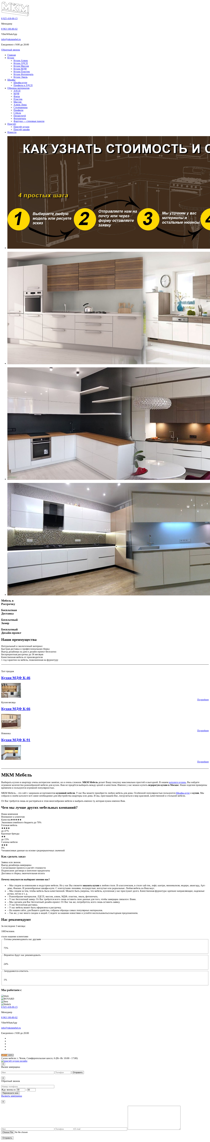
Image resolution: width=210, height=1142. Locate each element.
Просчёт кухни (21, 126)
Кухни (10, 57)
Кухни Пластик (22, 71)
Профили (18, 110)
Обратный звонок (10, 49)
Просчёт (11, 124)
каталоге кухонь (177, 782)
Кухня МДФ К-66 (15, 709)
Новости (11, 132)
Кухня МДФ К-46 (15, 678)
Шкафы (11, 79)
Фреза (17, 96)
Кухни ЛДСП (21, 63)
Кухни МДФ (20, 68)
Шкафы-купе (20, 82)
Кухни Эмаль (21, 77)
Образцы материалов (18, 88)
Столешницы (21, 107)
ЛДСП (17, 91)
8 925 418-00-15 (9, 18)
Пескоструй (20, 115)
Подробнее (203, 699)
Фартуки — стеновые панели (29, 121)
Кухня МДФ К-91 (15, 740)
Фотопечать (20, 118)
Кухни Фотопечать (23, 74)
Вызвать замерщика (11, 1096)
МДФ (16, 93)
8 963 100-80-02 (9, 29)
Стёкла (17, 113)
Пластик (18, 99)
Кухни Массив (21, 66)
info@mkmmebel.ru (11, 39)
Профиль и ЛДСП (23, 85)
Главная (11, 55)
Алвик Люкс (20, 104)
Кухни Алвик (21, 60)
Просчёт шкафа (22, 129)
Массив (18, 102)
